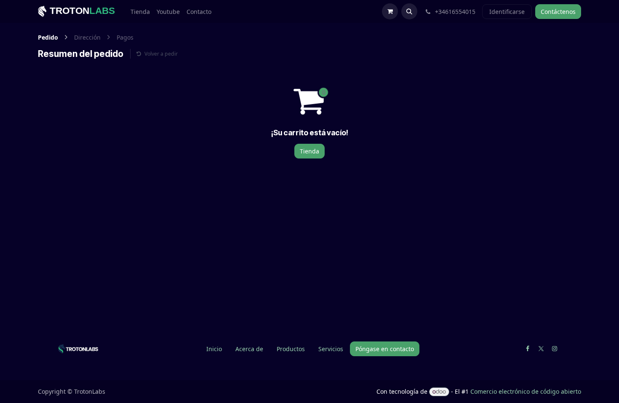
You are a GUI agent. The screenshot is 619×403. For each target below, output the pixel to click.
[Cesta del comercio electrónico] (390, 11)
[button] (409, 11)
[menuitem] (140, 11)
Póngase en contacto (384, 349)
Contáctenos (558, 12)
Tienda (309, 151)
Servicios (330, 349)
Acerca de (249, 349)
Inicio (214, 349)
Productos (291, 349)
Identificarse (507, 12)
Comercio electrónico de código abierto (525, 391)
